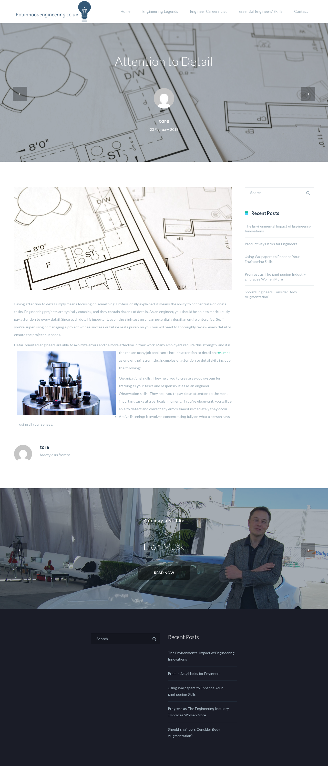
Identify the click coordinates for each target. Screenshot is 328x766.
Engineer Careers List (208, 11)
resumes (223, 352)
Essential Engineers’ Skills (260, 11)
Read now (164, 572)
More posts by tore (55, 454)
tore (164, 121)
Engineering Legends (160, 11)
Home (125, 11)
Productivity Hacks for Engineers (271, 244)
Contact (301, 11)
